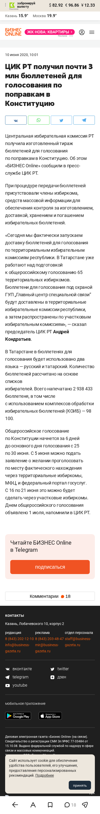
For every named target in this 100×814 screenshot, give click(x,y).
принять (80, 785)
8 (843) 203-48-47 (49, 639)
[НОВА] (48, 32)
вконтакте (22, 668)
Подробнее (44, 775)
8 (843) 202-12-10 (19, 639)
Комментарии (50, 596)
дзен (61, 677)
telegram (20, 677)
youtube (19, 685)
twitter (62, 668)
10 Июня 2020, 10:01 (21, 55)
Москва (39, 16)
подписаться (50, 567)
